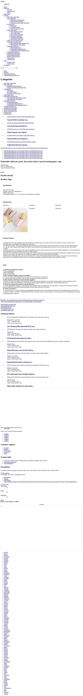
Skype (2, 500)
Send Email (4, 486)
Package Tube (10, 58)
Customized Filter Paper (16, 37)
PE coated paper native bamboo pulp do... (21, 374)
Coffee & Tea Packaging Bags (15, 40)
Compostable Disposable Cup (18, 49)
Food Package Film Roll (13, 55)
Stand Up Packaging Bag (13, 56)
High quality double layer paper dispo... (20, 386)
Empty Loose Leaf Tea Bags (51, 481)
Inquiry (2, 172)
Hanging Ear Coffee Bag (16, 21)
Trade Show (7, 14)
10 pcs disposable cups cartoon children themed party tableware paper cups (25, 300)
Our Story (9, 9)
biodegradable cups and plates (8, 304)
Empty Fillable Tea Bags (10, 481)
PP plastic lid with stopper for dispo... (19, 338)
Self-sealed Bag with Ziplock (17, 44)
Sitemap (6, 479)
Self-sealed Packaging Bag (14, 42)
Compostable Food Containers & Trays (17, 105)
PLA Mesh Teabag (15, 27)
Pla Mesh (62, 481)
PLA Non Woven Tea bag (17, 28)
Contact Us (7, 65)
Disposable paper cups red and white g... (20, 350)
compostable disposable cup (8, 306)
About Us (6, 8)
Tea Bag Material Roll (71, 481)
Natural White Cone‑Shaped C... (18, 138)
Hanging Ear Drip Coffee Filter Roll (19, 23)
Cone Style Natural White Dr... (17, 126)
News (5, 60)
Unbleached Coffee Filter (16, 39)
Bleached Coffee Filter (16, 36)
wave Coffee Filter (15, 33)
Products (6, 15)
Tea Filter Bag (10, 24)
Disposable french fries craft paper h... (19, 362)
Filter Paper (13, 25)
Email (2, 490)
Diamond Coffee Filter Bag (17, 20)
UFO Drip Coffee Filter (13, 17)
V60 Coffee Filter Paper (16, 31)
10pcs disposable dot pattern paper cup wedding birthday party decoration (23, 301)
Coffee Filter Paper (12, 30)
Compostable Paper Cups (7, 309)
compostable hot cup (6, 307)
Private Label (7, 450)
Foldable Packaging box (13, 52)
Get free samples (5, 473)
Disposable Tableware (12, 46)
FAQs (8, 12)
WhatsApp (3, 495)
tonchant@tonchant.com (10, 462)
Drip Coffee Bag (11, 18)
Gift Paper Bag (11, 59)
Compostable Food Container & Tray (19, 50)
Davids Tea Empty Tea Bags (36, 481)
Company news (11, 11)
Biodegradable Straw (15, 47)
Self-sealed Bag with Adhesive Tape (19, 43)
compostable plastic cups (7, 310)
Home (5, 7)
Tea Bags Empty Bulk (23, 481)
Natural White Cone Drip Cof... (17, 120)
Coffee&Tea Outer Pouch (13, 53)
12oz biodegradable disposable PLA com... (21, 326)
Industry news (10, 63)
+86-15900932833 (8, 463)
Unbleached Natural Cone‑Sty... (17, 145)
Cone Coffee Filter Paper (16, 34)
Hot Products (7, 477)
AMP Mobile (7, 480)
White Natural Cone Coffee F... (17, 132)
